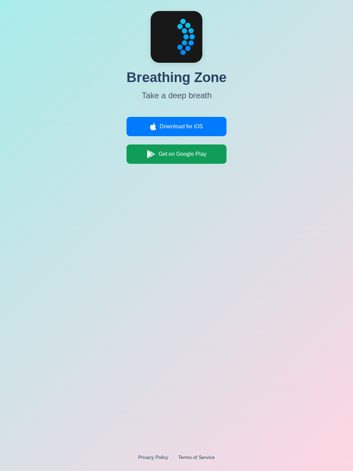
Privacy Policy (153, 457)
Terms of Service (196, 457)
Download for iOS (181, 126)
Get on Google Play (182, 154)
